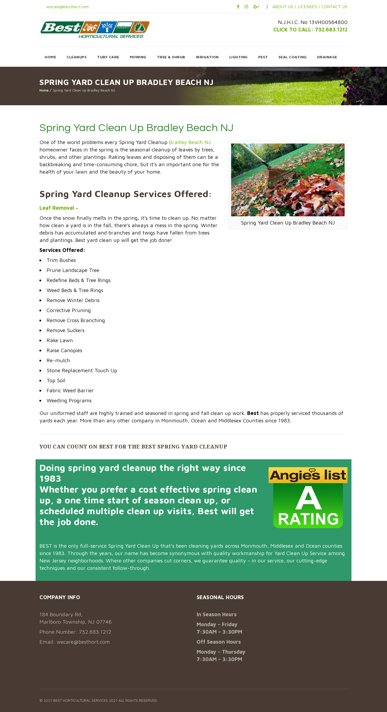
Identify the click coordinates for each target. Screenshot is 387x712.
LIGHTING (238, 57)
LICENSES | (309, 6)
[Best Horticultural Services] (95, 30)
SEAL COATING (293, 57)
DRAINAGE (327, 57)
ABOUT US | (284, 6)
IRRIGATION (207, 57)
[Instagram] (246, 6)
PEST (263, 57)
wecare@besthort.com (67, 6)
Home (44, 90)
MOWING (138, 57)
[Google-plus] (256, 6)
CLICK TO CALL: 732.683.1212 (310, 29)
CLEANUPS (77, 57)
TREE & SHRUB (171, 57)
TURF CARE (108, 57)
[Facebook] (238, 6)
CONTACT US (334, 6)
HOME (50, 57)
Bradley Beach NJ (190, 142)
